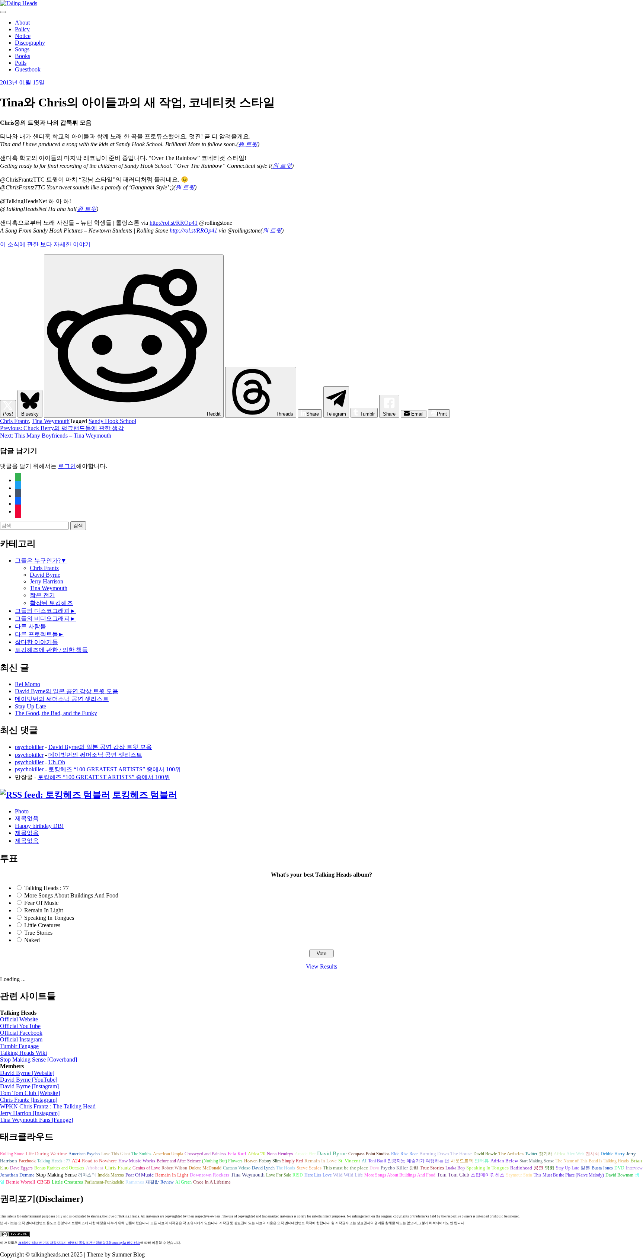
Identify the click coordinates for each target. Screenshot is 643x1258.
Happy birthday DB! (39, 826)
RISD (297, 1175)
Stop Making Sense (56, 1175)
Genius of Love (146, 1168)
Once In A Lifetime (212, 1182)
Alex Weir (575, 1153)
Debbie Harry (613, 1153)
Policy (22, 29)
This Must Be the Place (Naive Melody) (569, 1175)
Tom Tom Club (453, 1175)
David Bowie (485, 1153)
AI (364, 1160)
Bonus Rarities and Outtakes (59, 1168)
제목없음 (27, 818)
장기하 (545, 1153)
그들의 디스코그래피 (42, 611)
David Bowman (619, 1175)
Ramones (134, 1182)
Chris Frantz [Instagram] (28, 1100)
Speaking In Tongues (49, 918)
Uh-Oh (56, 762)
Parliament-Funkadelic (104, 1182)
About (22, 22)
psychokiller (29, 747)
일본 (585, 1168)
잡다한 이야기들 (36, 642)
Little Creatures (42, 925)
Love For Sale (278, 1175)
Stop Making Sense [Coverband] (38, 1059)
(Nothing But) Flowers (222, 1160)
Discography (30, 42)
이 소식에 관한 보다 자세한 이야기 (45, 244)
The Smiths (141, 1153)
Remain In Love (320, 1160)
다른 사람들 (30, 626)
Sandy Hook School (112, 421)
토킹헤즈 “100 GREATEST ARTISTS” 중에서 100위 (114, 769)
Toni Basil (377, 1160)
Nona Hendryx (280, 1153)
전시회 (592, 1153)
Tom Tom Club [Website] (30, 1093)
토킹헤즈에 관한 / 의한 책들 (51, 650)
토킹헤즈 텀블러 (144, 795)
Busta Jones (602, 1168)
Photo (22, 811)
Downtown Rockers (209, 1175)
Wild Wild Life (348, 1175)
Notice (23, 36)
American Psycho (84, 1153)
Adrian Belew (504, 1160)
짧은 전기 (42, 595)
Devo (374, 1168)
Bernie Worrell (20, 1182)
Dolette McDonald (205, 1168)
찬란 (413, 1168)
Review (167, 1182)
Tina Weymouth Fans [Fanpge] (36, 1120)
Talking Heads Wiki (23, 1053)
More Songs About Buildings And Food (71, 895)
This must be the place (345, 1168)
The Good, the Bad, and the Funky (56, 713)
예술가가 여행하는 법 (428, 1160)
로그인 (67, 466)
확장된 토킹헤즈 (51, 603)
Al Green (183, 1182)
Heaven (250, 1160)
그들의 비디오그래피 (42, 618)
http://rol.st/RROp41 (174, 223)
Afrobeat (94, 1168)
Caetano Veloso (236, 1168)
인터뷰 (481, 1160)
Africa (559, 1153)
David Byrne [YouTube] (28, 1079)
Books (22, 56)
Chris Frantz (14, 421)
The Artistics (511, 1153)
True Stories (38, 932)
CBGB (43, 1182)
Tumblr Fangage (19, 1046)
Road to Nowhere (99, 1160)
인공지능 (396, 1160)
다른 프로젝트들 (36, 634)
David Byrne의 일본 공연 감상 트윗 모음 (66, 691)
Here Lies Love (318, 1175)
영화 (549, 1168)
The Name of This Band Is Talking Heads (592, 1160)
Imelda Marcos (110, 1175)
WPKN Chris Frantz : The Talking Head (48, 1106)
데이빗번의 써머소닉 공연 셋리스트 (62, 699)
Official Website (19, 1019)
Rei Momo (27, 684)
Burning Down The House (445, 1153)
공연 (538, 1168)
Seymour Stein (519, 1175)
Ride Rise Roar (404, 1153)
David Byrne (45, 575)
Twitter (531, 1153)
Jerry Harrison (46, 581)
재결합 (152, 1182)
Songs (22, 49)
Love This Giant (115, 1153)
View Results (321, 966)
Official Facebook (21, 1033)
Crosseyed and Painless (205, 1153)
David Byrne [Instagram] (29, 1086)
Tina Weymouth (51, 421)
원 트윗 (247, 144)
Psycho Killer (394, 1168)
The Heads (285, 1168)
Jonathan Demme (17, 1175)
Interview (634, 1168)
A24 (76, 1160)
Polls (20, 63)
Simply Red (292, 1160)
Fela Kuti (237, 1153)
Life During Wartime (46, 1153)
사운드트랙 (462, 1160)
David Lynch (263, 1168)
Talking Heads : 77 (46, 888)
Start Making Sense (536, 1160)
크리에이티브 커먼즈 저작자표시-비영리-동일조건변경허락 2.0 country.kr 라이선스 (79, 1243)
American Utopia (168, 1153)
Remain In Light (43, 910)
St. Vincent (349, 1160)
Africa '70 (256, 1153)
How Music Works (136, 1160)
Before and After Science (179, 1160)
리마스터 (87, 1175)
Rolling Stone (12, 1153)
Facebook (27, 1160)
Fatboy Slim (270, 1160)
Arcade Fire (305, 1153)
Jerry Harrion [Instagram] (30, 1113)
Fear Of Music (41, 903)
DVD (619, 1168)
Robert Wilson (174, 1168)
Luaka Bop (455, 1168)
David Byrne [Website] (27, 1073)
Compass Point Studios (369, 1153)
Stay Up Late (30, 706)
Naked (32, 940)
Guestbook (28, 69)
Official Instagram (21, 1039)
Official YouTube (20, 1026)
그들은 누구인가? (38, 560)
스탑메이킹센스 (488, 1175)
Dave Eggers (21, 1168)
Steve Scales (309, 1168)
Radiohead (521, 1168)
